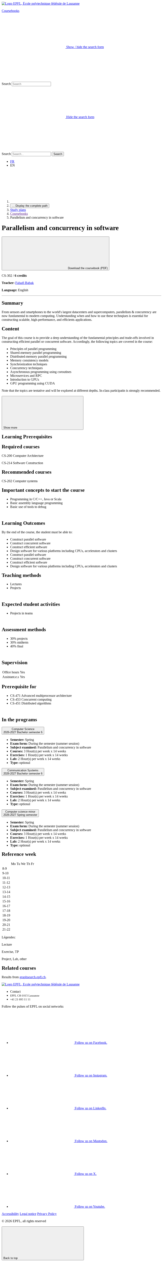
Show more (10, 427)
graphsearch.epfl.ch (33, 977)
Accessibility (10, 1214)
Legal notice (28, 1214)
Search (6, 84)
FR (12, 161)
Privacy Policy (47, 1214)
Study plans (18, 210)
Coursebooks (10, 11)
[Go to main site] (42, 201)
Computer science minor (20, 813)
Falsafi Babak (24, 283)
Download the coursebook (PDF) (87, 268)
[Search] (33, 150)
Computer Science (22, 730)
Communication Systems (22, 772)
